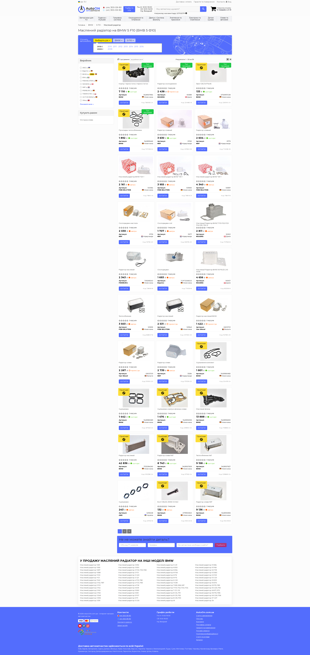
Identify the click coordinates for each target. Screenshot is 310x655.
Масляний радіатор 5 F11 (128, 598)
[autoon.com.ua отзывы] (87, 632)
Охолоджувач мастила (128, 223)
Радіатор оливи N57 (204, 502)
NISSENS (86, 84)
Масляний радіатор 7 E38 (167, 583)
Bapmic (86, 71)
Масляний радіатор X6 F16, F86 (207, 593)
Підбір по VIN (129, 9)
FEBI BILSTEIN (88, 81)
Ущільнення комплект (205, 362)
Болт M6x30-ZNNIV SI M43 (167, 502)
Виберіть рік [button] (102, 40)
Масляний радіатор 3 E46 (90, 595)
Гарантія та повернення (204, 2)
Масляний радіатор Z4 (204, 600)
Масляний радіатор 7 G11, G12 (168, 590)
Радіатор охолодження (167, 84)
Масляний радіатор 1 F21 (90, 578)
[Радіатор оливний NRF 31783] (174, 119)
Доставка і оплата (183, 2)
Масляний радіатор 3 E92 (128, 565)
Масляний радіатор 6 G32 (167, 580)
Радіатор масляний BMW (206, 316)
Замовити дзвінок (124, 622)
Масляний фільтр (203, 409)
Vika (84, 100)
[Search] (203, 9)
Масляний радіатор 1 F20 (90, 575)
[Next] (129, 531)
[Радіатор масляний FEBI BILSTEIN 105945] (174, 305)
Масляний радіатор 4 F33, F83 (130, 583)
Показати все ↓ (87, 104)
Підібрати (220, 545)
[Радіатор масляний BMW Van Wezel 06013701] (213, 305)
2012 (120, 46)
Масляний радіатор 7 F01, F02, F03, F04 (172, 588)
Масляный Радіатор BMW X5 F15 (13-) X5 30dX (212, 270)
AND (85, 68)
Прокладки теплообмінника (130, 130)
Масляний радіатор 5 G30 (128, 600)
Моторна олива (86, 120)
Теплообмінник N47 (204, 455)
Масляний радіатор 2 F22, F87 (92, 583)
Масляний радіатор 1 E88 (90, 572)
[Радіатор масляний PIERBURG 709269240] (136, 258)
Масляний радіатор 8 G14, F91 (169, 593)
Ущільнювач (124, 409)
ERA (84, 77)
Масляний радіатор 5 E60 (128, 590)
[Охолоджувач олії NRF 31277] (174, 212)
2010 (110, 46)
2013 (126, 46)
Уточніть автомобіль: (85, 40)
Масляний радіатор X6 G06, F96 (208, 595)
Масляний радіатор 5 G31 (167, 565)
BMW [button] (118, 40)
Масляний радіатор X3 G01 (206, 578)
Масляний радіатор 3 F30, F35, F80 (132, 570)
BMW (88, 74)
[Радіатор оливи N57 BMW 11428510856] (213, 491)
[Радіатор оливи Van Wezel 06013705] (136, 351)
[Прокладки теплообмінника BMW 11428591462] (136, 119)
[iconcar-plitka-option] (227, 59)
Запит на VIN (122, 625)
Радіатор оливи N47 (165, 455)
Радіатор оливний (164, 130)
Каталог (199, 640)
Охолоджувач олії (164, 223)
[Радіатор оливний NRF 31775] (213, 119)
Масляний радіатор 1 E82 (90, 567)
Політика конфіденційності (207, 634)
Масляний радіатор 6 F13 (167, 578)
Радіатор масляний (127, 270)
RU (85, 2)
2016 (141, 46)
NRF (84, 87)
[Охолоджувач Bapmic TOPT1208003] (174, 258)
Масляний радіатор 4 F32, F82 (130, 580)
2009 (110, 49)
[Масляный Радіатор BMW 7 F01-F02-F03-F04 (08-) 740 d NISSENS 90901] (213, 212)
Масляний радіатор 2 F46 (90, 593)
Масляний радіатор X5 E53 (206, 580)
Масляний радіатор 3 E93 (128, 567)
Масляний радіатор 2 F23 (90, 585)
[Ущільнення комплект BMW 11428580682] (213, 351)
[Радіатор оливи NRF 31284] (175, 351)
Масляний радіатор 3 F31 (128, 572)
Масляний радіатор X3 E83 (206, 572)
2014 (131, 46)
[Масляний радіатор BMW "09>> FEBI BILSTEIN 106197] (213, 165)
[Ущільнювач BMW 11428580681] (136, 398)
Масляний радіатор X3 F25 (206, 575)
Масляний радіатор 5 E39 (128, 588)
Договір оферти (202, 631)
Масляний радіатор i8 (166, 600)
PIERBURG (87, 90)
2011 (115, 46)
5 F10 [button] (129, 40)
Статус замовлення (204, 616)
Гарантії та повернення (205, 628)
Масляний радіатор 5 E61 (128, 593)
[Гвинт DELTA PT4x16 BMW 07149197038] (213, 73)
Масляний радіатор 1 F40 (90, 580)
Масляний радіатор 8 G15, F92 (169, 595)
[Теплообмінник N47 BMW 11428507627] (213, 444)
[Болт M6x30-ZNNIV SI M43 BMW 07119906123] (174, 491)
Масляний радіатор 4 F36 (128, 585)
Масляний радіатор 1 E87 (90, 570)
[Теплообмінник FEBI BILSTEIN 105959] (136, 305)
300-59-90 (114, 7)
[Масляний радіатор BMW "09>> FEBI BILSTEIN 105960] (174, 165)
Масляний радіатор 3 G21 (128, 578)
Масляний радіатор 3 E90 (90, 598)
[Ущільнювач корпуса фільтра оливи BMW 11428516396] (174, 398)
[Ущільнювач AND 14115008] (136, 491)
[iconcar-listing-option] (230, 59)
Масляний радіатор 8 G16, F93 (169, 598)
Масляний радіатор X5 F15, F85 (207, 585)
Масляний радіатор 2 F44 (90, 588)
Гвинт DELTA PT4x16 (203, 84)
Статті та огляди (202, 637)
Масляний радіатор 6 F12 (167, 575)
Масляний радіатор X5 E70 (206, 583)
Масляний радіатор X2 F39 (206, 570)
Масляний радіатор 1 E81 (90, 565)
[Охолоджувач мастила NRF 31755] (136, 212)
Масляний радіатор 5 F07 (128, 595)
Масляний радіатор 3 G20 (128, 575)
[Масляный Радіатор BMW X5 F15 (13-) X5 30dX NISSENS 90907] (213, 258)
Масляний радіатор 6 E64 (167, 570)
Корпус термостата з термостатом (133, 84)
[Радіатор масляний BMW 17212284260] (136, 444)
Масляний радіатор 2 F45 (90, 590)
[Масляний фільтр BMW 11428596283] (213, 398)
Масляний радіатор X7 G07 (206, 598)
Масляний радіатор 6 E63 (167, 567)
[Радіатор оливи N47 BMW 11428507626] (174, 444)
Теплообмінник (125, 316)
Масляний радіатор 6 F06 (167, 572)
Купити (124, 103)
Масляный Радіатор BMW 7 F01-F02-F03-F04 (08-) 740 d (212, 224)
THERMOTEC (88, 94)
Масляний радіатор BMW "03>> (131, 177)
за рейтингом (136, 59)
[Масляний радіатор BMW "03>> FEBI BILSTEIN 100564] (136, 165)
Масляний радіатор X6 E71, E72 (207, 590)
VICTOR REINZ (88, 97)
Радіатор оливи (125, 362)
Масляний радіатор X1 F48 (206, 567)
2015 (136, 46)
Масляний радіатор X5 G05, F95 (208, 588)
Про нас (199, 619)
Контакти (221, 2)
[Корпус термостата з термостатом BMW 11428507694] (136, 73)
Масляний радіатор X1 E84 (206, 565)
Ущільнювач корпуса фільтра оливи (171, 409)
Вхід (229, 2)
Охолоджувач (163, 270)
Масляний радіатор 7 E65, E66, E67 (170, 585)
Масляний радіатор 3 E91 (90, 600)
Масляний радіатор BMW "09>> (170, 177)
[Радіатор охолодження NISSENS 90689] (174, 73)
